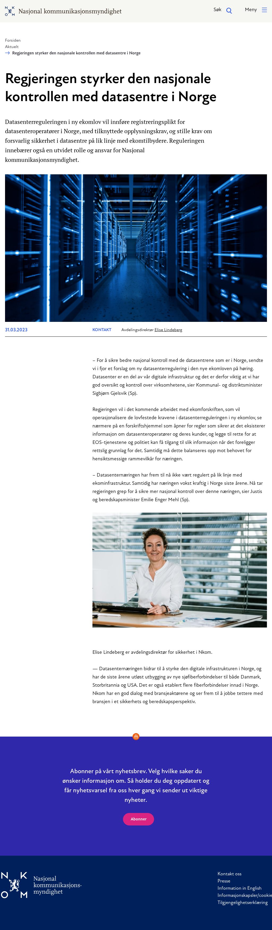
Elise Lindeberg (168, 330)
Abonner (139, 819)
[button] (256, 10)
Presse (224, 881)
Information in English (240, 888)
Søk (217, 9)
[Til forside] (41, 885)
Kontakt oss (229, 874)
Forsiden (13, 40)
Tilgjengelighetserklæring (243, 903)
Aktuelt (12, 47)
